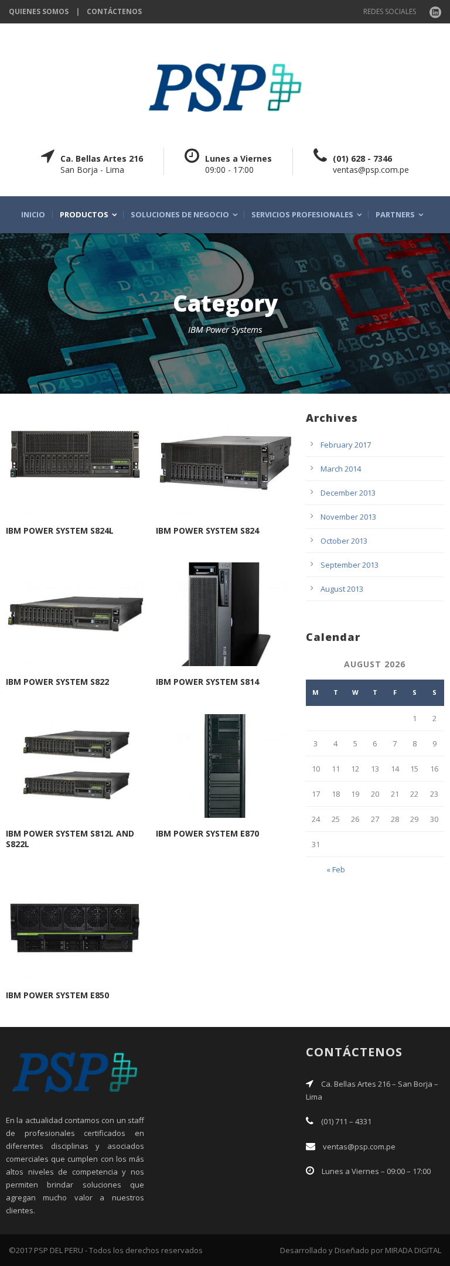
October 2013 (344, 540)
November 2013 (348, 516)
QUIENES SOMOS (39, 11)
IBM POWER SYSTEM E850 (57, 995)
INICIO (33, 215)
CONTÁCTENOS (114, 11)
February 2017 (346, 444)
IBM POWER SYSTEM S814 (207, 681)
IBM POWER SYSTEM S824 (207, 530)
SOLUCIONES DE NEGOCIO (180, 215)
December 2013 (348, 492)
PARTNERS (395, 215)
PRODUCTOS (84, 215)
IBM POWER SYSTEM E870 (207, 833)
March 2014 (341, 468)
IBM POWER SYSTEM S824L (60, 530)
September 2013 (350, 564)
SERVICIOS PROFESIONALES (302, 215)
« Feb (335, 869)
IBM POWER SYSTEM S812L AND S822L (70, 838)
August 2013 (342, 588)
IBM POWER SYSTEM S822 (57, 681)
